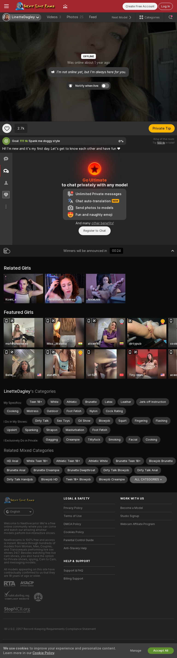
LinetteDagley (17, 391)
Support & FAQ (73, 570)
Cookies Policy (74, 532)
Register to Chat (94, 230)
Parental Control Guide (79, 540)
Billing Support (73, 578)
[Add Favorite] (7, 128)
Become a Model (131, 508)
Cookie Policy (43, 653)
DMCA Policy (72, 524)
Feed (93, 17)
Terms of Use (73, 516)
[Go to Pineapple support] (39, 597)
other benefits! (102, 223)
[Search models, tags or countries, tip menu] (170, 17)
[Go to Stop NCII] (17, 610)
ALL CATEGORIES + (148, 479)
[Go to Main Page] (36, 6)
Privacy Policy (73, 508)
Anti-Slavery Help (75, 548)
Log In (165, 6)
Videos (54, 17)
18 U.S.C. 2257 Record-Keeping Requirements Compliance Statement (50, 629)
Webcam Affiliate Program (137, 524)
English (15, 511)
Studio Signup (129, 516)
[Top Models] (65, 6)
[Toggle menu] (6, 6)
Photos (75, 17)
